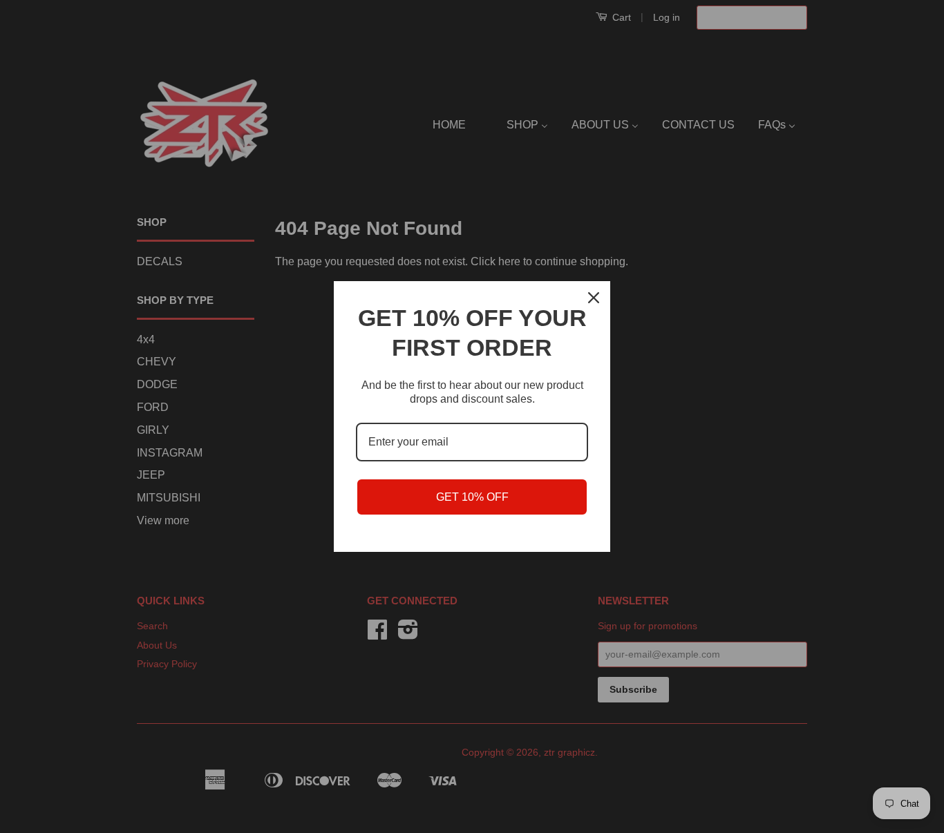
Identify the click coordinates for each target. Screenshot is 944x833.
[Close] (593, 297)
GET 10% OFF (472, 497)
